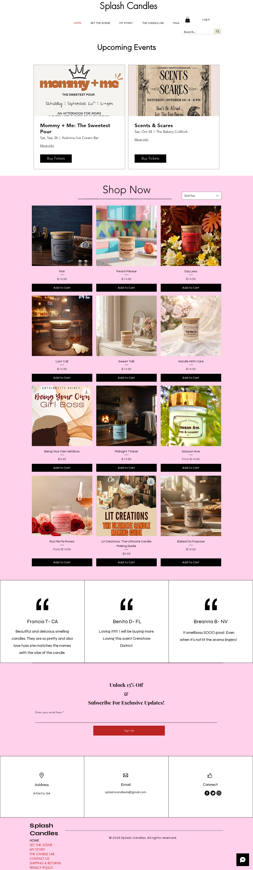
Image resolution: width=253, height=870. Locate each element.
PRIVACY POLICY (41, 868)
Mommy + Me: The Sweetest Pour (75, 128)
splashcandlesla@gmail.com (125, 792)
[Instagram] (218, 793)
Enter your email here (48, 712)
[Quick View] (62, 236)
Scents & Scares (154, 125)
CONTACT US (39, 859)
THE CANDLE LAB (42, 854)
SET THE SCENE (41, 845)
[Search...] (217, 31)
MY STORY (37, 849)
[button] (187, 20)
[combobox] (201, 196)
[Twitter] (213, 793)
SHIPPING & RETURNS (45, 863)
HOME (34, 840)
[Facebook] (207, 793)
